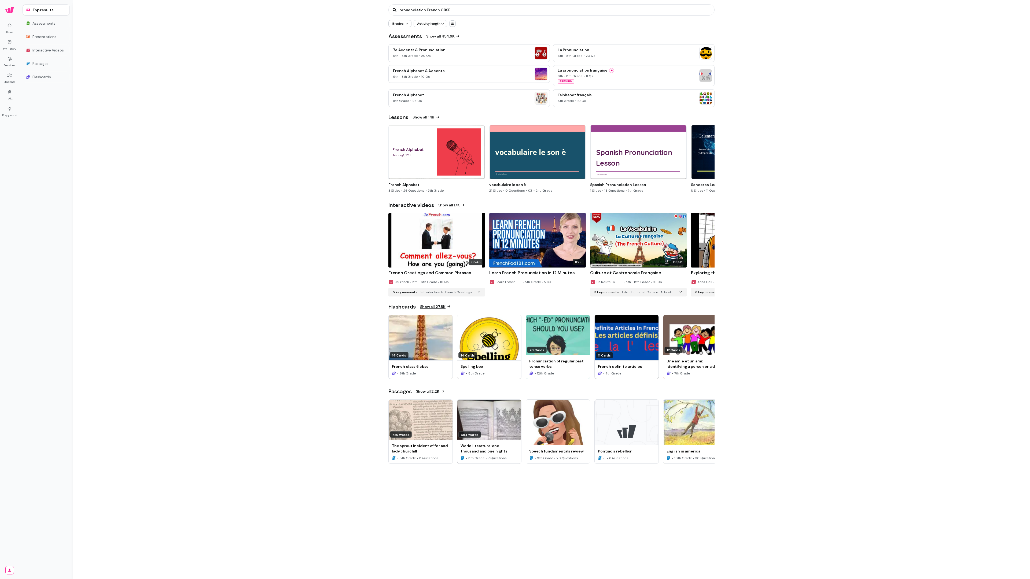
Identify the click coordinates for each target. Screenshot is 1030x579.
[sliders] (452, 23)
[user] (9, 570)
